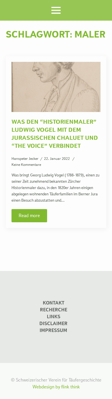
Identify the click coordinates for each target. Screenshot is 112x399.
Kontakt (53, 303)
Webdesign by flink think (56, 387)
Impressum (53, 330)
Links (53, 316)
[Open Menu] (56, 10)
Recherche (53, 309)
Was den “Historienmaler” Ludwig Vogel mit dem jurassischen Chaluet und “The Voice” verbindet (54, 133)
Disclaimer (53, 323)
